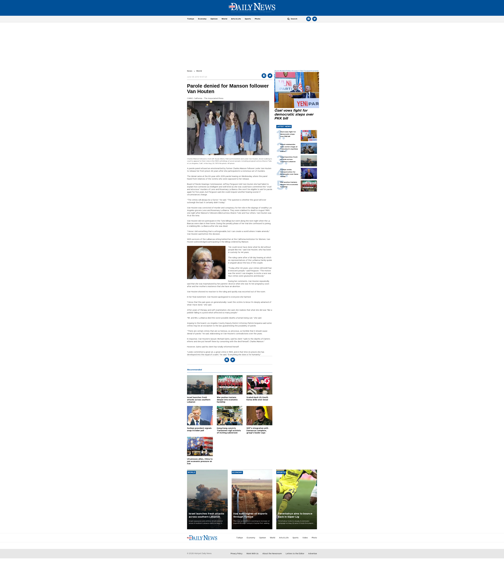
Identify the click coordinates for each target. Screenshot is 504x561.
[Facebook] (308, 19)
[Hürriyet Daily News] (252, 8)
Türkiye (190, 19)
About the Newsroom (272, 554)
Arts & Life (236, 19)
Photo (257, 19)
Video (305, 538)
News (189, 71)
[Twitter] (314, 19)
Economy (202, 19)
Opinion (214, 19)
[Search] (288, 19)
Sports (248, 19)
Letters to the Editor (295, 554)
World (224, 19)
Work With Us (252, 554)
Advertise (312, 554)
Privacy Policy (236, 554)
